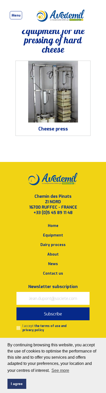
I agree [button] (17, 384)
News (53, 263)
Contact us (53, 273)
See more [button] (60, 370)
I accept (44, 328)
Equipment (53, 235)
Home (53, 225)
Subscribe (53, 314)
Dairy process (53, 244)
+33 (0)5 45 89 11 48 (53, 212)
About (53, 254)
